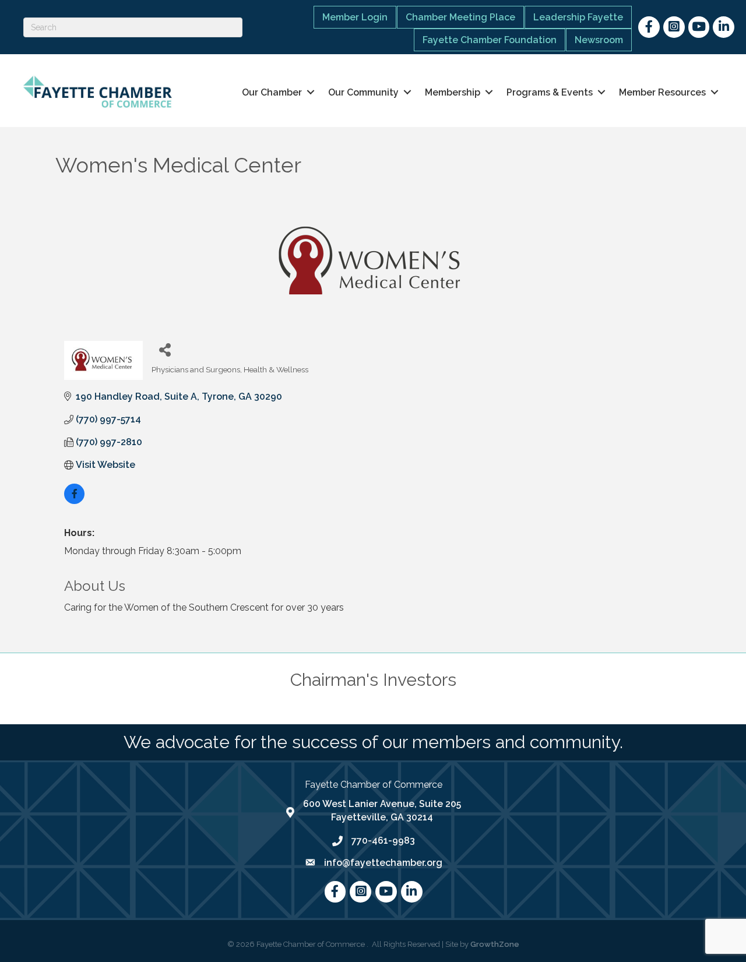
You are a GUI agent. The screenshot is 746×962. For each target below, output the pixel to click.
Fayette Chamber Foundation (490, 39)
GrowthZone (494, 944)
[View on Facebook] (74, 500)
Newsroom (599, 39)
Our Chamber (272, 92)
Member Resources (662, 92)
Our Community (363, 92)
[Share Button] (165, 349)
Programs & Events (549, 92)
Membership (452, 92)
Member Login (355, 17)
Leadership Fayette (578, 17)
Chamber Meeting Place (460, 17)
